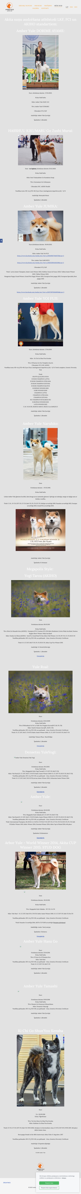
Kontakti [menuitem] (45, 8)
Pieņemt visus (49, 1183)
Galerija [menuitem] (36, 8)
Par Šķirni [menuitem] (48, 6)
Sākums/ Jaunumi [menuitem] (25, 6)
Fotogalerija (40, 656)
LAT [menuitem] (67, 7)
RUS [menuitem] (76, 7)
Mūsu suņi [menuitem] (58, 6)
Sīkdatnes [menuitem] (7, 1182)
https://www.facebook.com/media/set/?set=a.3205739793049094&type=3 (40, 292)
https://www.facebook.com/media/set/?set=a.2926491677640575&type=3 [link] (40, 256)
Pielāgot (64, 1178)
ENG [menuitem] (71, 7)
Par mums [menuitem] (38, 6)
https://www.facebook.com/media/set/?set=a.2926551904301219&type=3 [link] (40, 263)
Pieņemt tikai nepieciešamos (49, 1187)
